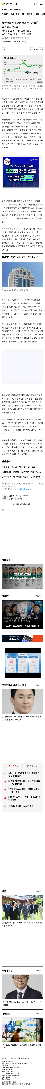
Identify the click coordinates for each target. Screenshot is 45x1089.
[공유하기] (33, 4)
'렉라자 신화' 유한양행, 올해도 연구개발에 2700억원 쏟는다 (22, 472)
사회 (43, 14)
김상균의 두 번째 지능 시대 (14, 685)
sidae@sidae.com (26, 489)
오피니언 (5, 14)
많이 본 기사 (13, 766)
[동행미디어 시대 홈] (9, 4)
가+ (41, 49)
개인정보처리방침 (23, 1058)
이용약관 (4, 1058)
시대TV (5, 595)
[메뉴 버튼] (41, 4)
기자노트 (6, 1013)
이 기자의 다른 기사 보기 (21, 504)
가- (31, 49)
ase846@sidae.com (21, 496)
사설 (4, 891)
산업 (22, 14)
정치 (12, 14)
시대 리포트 (7, 560)
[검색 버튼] (37, 3)
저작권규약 (13, 1058)
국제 (37, 14)
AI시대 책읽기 (8, 970)
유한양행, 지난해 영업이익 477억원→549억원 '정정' (22, 476)
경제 (17, 14)
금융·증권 (30, 14)
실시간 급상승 (31, 766)
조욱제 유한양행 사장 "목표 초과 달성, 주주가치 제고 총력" (22, 467)
